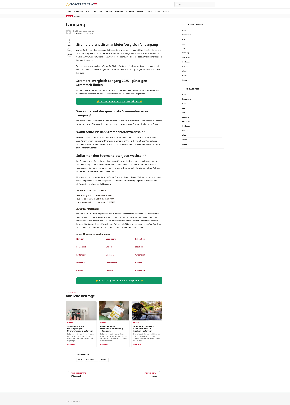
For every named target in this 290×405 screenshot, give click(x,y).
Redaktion (78, 33)
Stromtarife (78, 11)
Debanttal (80, 262)
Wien (88, 11)
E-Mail (80, 359)
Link (69, 50)
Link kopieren (91, 359)
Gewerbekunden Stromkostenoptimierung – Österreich (111, 328)
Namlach (80, 239)
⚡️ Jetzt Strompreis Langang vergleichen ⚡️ (119, 101)
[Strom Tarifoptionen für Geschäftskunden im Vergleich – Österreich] (147, 310)
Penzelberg (81, 246)
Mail (69, 45)
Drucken (104, 359)
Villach (149, 11)
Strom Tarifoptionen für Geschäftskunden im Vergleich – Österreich (143, 328)
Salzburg (108, 11)
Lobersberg (111, 239)
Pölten (157, 11)
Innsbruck (130, 11)
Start (69, 11)
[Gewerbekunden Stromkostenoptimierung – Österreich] (114, 310)
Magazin (166, 11)
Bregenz (140, 11)
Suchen (219, 4)
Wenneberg (140, 270)
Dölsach (109, 270)
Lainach (109, 246)
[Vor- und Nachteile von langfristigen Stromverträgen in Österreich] (81, 310)
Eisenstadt (119, 11)
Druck (70, 55)
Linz (94, 11)
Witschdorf (140, 254)
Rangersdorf (111, 262)
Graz (101, 11)
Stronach (110, 254)
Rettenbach (81, 254)
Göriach (138, 262)
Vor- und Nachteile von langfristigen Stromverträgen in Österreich (80, 328)
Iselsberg (139, 246)
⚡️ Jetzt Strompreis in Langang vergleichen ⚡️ (119, 280)
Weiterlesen (71, 344)
